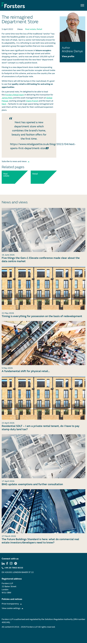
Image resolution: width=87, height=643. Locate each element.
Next (4, 104)
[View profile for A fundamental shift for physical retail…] (43, 343)
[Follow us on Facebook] (7, 563)
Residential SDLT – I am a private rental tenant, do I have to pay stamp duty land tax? (40, 427)
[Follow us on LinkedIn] (3, 563)
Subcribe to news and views (14, 161)
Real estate (30, 29)
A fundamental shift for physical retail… (26, 371)
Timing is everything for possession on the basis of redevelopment (42, 316)
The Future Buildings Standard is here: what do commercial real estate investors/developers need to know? (40, 541)
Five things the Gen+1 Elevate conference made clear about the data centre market (41, 259)
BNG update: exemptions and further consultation (32, 484)
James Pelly (7, 98)
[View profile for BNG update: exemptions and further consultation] (43, 456)
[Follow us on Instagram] (11, 563)
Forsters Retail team (14, 94)
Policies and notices (12, 599)
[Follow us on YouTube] (15, 563)
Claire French (32, 101)
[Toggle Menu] (82, 5)
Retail (39, 29)
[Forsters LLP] (13, 5)
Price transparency (10, 603)
